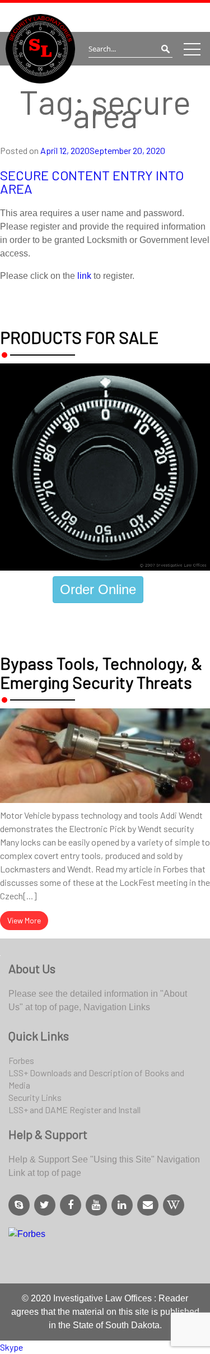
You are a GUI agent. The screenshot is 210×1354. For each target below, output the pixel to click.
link (84, 276)
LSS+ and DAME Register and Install (74, 1109)
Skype (11, 1347)
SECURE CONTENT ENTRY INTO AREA (92, 182)
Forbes (21, 1060)
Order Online (98, 589)
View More (24, 920)
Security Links (35, 1097)
